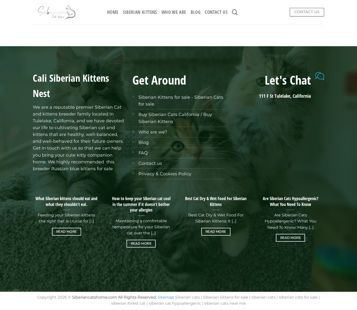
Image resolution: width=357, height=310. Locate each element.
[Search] (235, 12)
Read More (66, 231)
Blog (143, 142)
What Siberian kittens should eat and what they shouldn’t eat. (66, 201)
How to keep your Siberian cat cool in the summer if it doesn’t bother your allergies (141, 204)
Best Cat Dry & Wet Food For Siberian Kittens (215, 201)
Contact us (150, 163)
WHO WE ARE (174, 12)
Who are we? (152, 131)
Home (113, 12)
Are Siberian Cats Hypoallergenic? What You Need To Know (290, 201)
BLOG (196, 12)
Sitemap (166, 297)
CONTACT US (216, 12)
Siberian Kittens (140, 12)
